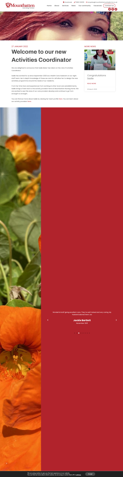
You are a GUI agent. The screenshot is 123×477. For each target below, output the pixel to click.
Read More (91, 83)
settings (78, 475)
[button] (48, 320)
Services (65, 6)
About (56, 6)
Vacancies (97, 6)
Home (49, 6)
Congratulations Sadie (96, 77)
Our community (85, 6)
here (60, 99)
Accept (90, 474)
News (73, 6)
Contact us (109, 6)
